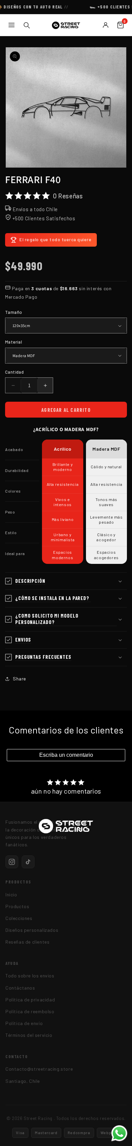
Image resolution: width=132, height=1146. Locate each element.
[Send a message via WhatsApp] (119, 1133)
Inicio (11, 894)
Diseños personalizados (31, 930)
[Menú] (11, 25)
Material (13, 342)
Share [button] (19, 678)
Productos (17, 906)
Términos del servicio (28, 1035)
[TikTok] (28, 861)
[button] (66, 581)
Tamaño (13, 312)
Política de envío (24, 1023)
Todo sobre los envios (29, 975)
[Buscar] (26, 25)
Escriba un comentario (66, 755)
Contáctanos (20, 988)
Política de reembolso (29, 1011)
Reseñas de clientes (27, 942)
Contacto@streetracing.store (39, 1069)
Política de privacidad (30, 999)
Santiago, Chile (22, 1081)
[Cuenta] (105, 25)
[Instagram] (11, 861)
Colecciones (18, 918)
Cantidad (14, 372)
